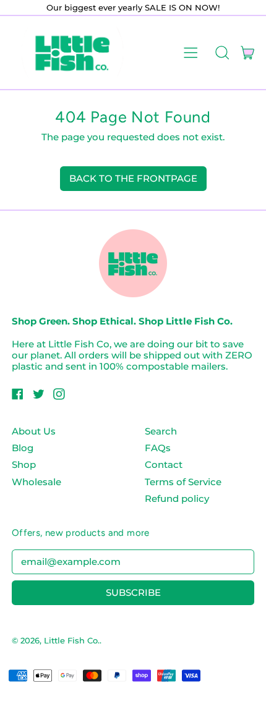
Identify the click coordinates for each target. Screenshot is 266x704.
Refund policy (177, 498)
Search (161, 431)
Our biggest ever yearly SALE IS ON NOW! (133, 7)
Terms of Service (183, 482)
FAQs (158, 448)
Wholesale (36, 482)
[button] (221, 52)
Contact (163, 464)
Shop (24, 464)
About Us (34, 431)
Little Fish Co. (72, 640)
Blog (22, 448)
